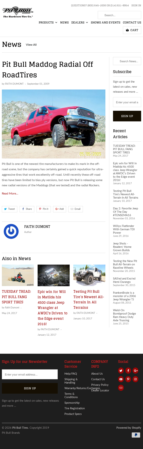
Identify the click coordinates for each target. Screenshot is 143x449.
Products (46, 23)
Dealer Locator (100, 390)
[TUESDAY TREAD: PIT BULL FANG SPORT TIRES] (18, 275)
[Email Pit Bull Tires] (121, 388)
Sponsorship (72, 402)
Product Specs (73, 414)
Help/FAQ (70, 373)
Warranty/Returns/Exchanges (82, 388)
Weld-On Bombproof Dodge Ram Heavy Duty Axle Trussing (124, 315)
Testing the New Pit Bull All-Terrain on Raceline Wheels (125, 264)
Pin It (45, 209)
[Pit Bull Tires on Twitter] (121, 371)
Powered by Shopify (128, 427)
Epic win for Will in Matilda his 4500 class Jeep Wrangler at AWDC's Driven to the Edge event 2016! (52, 308)
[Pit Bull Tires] (18, 14)
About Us (97, 373)
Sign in (136, 6)
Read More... (10, 193)
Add (61, 209)
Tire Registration (74, 408)
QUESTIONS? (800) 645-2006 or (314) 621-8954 (100, 6)
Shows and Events (105, 23)
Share (29, 209)
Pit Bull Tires (20, 427)
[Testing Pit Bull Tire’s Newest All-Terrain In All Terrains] (89, 275)
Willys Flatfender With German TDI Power (124, 229)
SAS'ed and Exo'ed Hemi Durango (124, 280)
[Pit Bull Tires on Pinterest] (128, 379)
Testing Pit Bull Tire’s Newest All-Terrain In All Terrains (88, 299)
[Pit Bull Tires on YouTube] (121, 379)
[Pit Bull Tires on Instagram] (135, 379)
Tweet (11, 209)
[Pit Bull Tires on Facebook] (128, 371)
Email (77, 209)
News (64, 23)
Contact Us (132, 23)
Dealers (78, 23)
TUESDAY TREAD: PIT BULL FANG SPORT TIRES (16, 296)
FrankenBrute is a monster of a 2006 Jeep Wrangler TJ (124, 296)
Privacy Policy (100, 385)
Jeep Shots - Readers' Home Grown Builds (122, 247)
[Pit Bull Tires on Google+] (135, 371)
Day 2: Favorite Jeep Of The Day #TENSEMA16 (125, 212)
